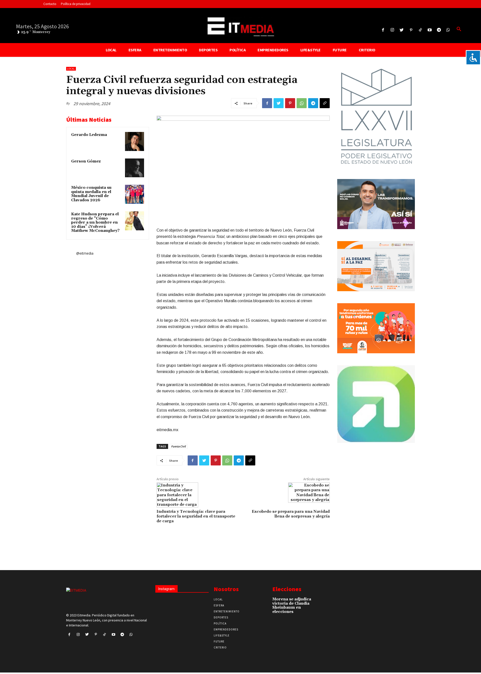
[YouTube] (429, 30)
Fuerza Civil (178, 446)
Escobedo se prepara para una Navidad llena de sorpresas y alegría (291, 514)
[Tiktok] (420, 30)
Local (71, 68)
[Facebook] (383, 30)
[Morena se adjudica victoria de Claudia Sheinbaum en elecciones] (320, 601)
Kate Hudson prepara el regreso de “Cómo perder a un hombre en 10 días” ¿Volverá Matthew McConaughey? (95, 222)
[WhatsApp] (302, 103)
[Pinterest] (411, 30)
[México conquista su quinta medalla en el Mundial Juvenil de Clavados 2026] (134, 194)
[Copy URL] (325, 103)
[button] (459, 29)
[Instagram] (392, 30)
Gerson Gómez (86, 161)
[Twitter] (401, 30)
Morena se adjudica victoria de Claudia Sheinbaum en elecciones (291, 605)
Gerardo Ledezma (89, 134)
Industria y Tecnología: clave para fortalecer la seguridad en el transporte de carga (196, 516)
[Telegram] (439, 30)
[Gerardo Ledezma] (134, 141)
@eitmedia (84, 253)
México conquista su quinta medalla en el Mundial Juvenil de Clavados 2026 (91, 194)
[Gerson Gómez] (134, 168)
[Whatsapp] (448, 30)
